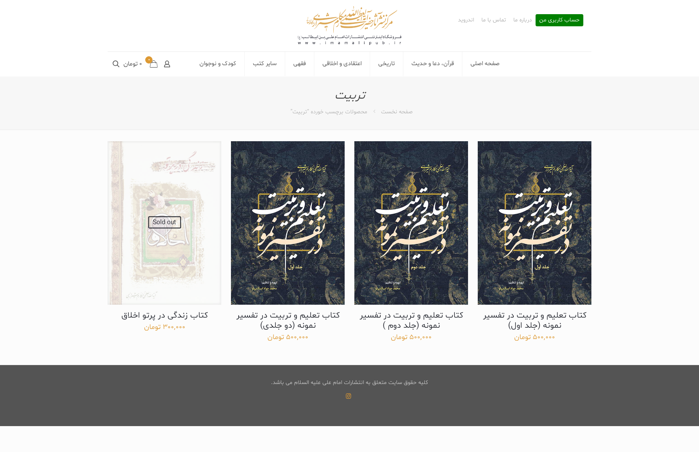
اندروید (466, 20)
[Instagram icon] (348, 397)
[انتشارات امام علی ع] (349, 25)
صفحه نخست (397, 112)
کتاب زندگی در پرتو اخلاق (164, 315)
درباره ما (522, 20)
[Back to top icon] (660, 435)
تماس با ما (493, 20)
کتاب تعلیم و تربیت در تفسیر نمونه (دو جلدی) (288, 320)
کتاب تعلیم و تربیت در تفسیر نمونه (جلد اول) (535, 320)
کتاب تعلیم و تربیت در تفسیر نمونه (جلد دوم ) (411, 320)
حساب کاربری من (559, 20)
